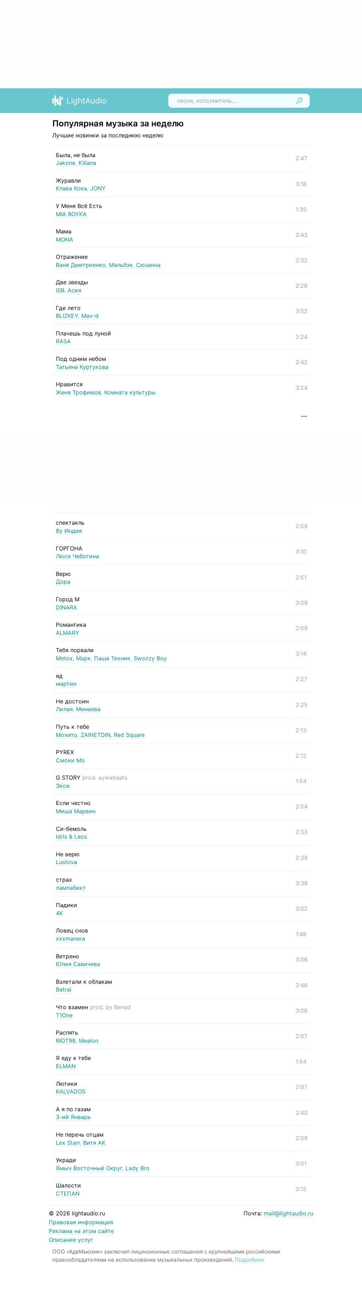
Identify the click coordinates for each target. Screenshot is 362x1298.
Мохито (66, 734)
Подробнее (249, 1259)
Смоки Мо (70, 760)
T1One (64, 1015)
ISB (60, 290)
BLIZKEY (67, 315)
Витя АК (94, 1142)
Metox (64, 658)
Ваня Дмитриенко (81, 264)
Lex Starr (68, 1142)
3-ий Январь (73, 1116)
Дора (63, 581)
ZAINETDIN (96, 734)
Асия (74, 290)
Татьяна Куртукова (82, 366)
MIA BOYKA (71, 214)
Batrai (63, 989)
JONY (98, 188)
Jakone (65, 162)
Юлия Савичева (78, 963)
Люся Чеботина (77, 556)
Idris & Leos (71, 836)
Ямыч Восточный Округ (89, 1168)
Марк (83, 658)
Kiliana (87, 162)
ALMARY (67, 632)
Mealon (88, 1040)
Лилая (64, 709)
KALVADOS (71, 1091)
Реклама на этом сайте (81, 1230)
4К (59, 913)
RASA (63, 341)
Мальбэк (121, 264)
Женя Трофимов (78, 392)
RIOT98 (66, 1040)
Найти (299, 100)
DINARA (66, 607)
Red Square (129, 734)
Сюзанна (148, 264)
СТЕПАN (68, 1193)
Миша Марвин (75, 811)
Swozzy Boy (150, 658)
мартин (66, 683)
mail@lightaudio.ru (288, 1213)
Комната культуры (130, 392)
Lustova (66, 861)
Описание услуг (71, 1239)
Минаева (88, 709)
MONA (64, 239)
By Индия (69, 530)
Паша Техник (112, 658)
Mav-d (90, 315)
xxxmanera (70, 938)
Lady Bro (137, 1168)
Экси (63, 785)
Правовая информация (81, 1222)
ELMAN (66, 1066)
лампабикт (71, 887)
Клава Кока (71, 188)
